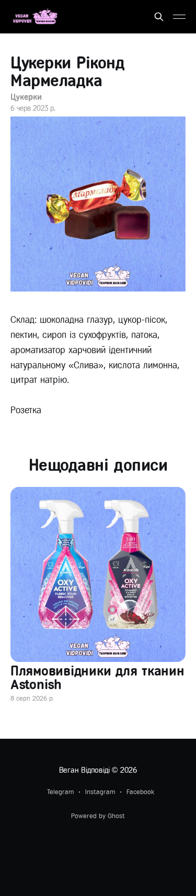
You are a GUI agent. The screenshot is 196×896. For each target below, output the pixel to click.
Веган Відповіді (84, 770)
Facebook (140, 791)
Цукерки (25, 96)
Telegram (60, 791)
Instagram (100, 791)
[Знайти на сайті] (159, 16)
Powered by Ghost (98, 815)
